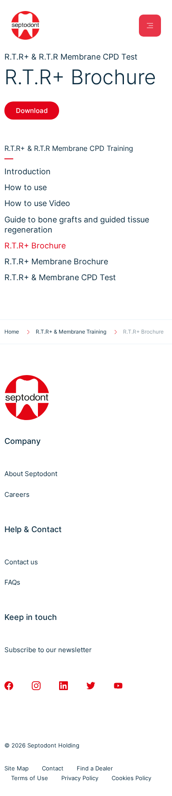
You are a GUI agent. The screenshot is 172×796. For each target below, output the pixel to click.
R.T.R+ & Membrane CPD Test (60, 277)
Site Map (16, 768)
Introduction (27, 171)
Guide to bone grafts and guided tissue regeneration (76, 224)
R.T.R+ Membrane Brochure (56, 261)
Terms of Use (29, 777)
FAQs (12, 582)
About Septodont (30, 473)
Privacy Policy (79, 777)
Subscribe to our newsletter (48, 650)
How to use (25, 187)
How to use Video (37, 203)
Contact (53, 768)
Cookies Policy (131, 777)
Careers (17, 494)
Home (11, 331)
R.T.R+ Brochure (35, 245)
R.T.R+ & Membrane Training (71, 331)
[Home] (25, 25)
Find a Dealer (95, 768)
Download (32, 110)
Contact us (21, 562)
